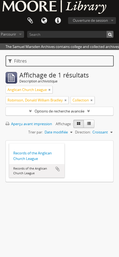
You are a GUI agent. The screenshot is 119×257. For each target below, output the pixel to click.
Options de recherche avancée (59, 111)
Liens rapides (58, 21)
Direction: (83, 132)
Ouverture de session (90, 20)
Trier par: (35, 132)
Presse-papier (30, 21)
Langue (44, 21)
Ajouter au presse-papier (57, 169)
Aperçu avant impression (31, 123)
